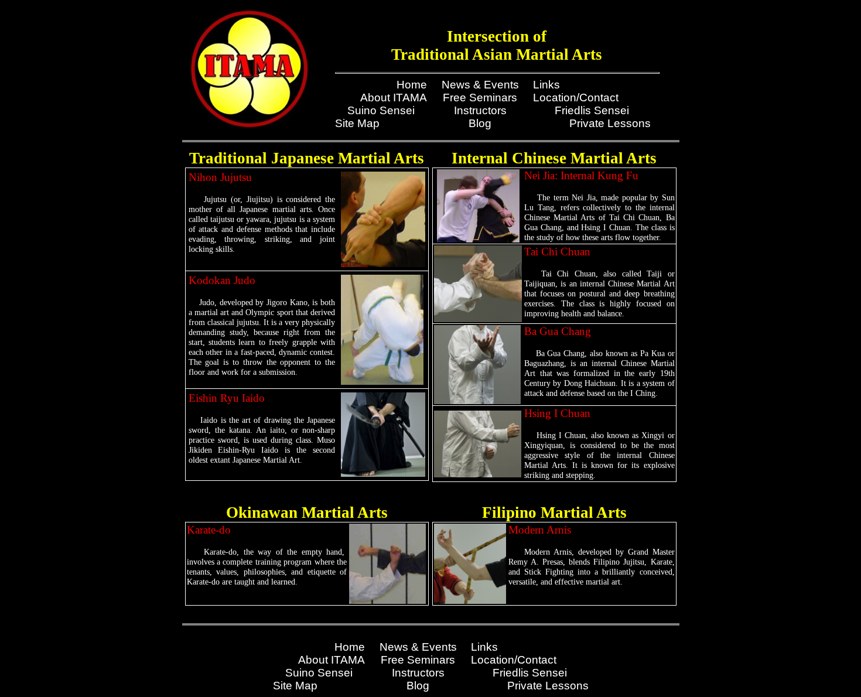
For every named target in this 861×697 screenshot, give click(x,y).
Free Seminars (480, 97)
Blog (480, 123)
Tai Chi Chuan (557, 251)
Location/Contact (576, 97)
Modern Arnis (539, 530)
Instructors (480, 110)
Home (412, 84)
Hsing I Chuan (557, 413)
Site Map (357, 123)
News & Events (480, 84)
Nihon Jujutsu (220, 177)
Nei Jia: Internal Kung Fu (581, 175)
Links (546, 84)
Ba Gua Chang (557, 331)
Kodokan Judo (222, 280)
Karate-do (209, 530)
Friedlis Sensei (592, 110)
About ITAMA (393, 97)
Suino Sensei (381, 110)
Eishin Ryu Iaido (227, 398)
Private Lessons (610, 123)
